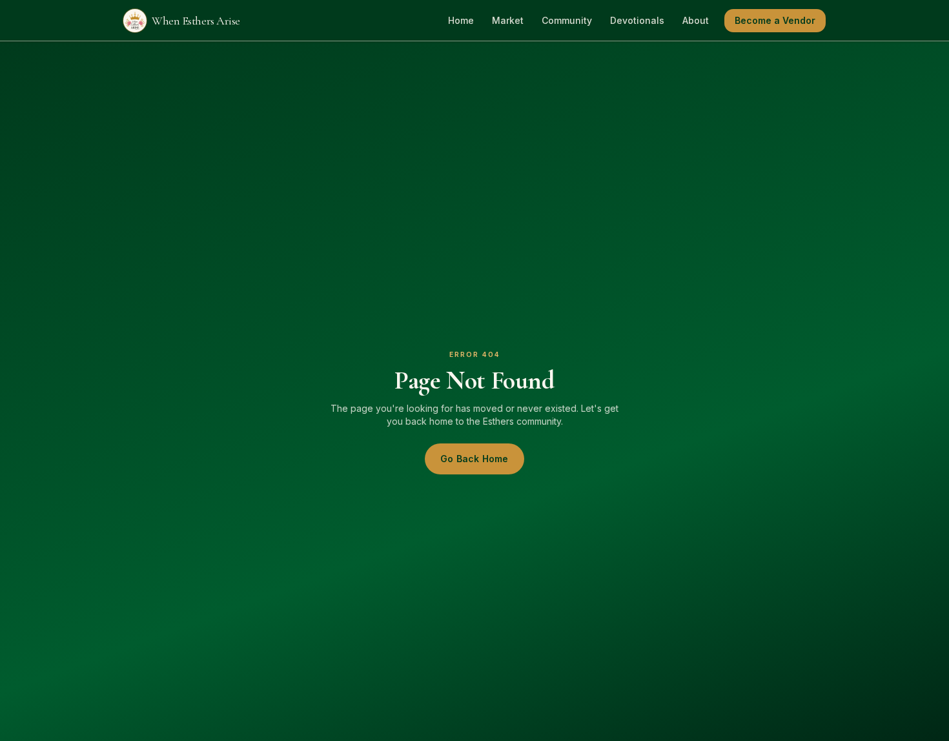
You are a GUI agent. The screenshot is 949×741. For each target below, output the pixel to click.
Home (461, 20)
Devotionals (637, 20)
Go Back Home (474, 458)
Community (567, 20)
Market (508, 20)
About (695, 20)
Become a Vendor (775, 20)
